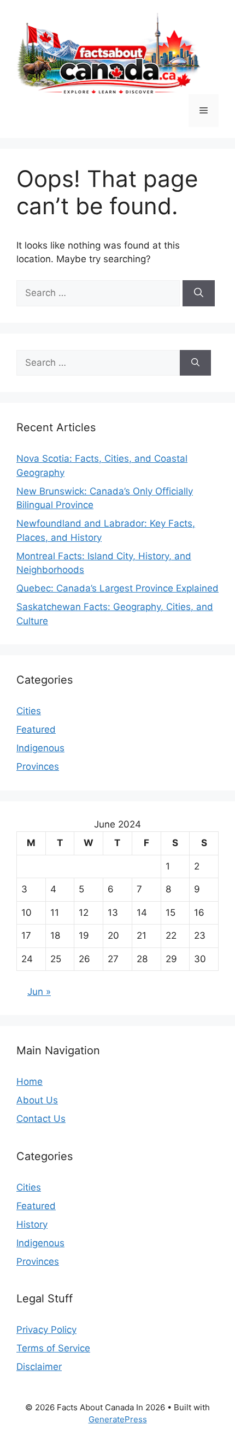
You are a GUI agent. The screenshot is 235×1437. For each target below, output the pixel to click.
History (32, 1224)
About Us (37, 1100)
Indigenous (40, 747)
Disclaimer (39, 1366)
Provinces (37, 766)
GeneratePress (118, 1419)
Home (29, 1081)
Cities (28, 710)
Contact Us (41, 1118)
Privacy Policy (46, 1329)
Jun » (39, 991)
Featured (36, 729)
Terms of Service (53, 1348)
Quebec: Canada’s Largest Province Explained (117, 588)
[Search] (199, 293)
